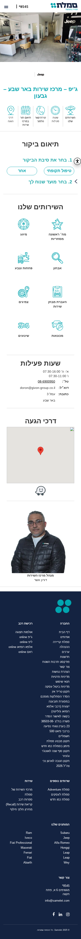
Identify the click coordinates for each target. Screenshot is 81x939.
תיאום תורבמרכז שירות (25, 121)
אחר (22, 171)
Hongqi (65, 847)
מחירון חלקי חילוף (21, 809)
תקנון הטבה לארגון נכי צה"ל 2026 (56, 763)
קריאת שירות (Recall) (19, 804)
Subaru (65, 832)
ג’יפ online (25, 637)
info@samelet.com (57, 900)
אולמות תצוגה (23, 632)
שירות (28, 781)
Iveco (28, 837)
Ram (29, 832)
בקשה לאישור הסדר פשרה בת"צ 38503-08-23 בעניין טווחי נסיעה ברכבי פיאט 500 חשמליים (55, 726)
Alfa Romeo (62, 842)
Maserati (26, 847)
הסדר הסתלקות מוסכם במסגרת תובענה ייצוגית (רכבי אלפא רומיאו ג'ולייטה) (55, 704)
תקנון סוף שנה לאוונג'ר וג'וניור (56, 754)
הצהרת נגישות (61, 671)
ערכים (66, 652)
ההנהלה (65, 647)
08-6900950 (46, 381)
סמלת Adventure (59, 789)
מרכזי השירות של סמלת (21, 792)
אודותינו (65, 637)
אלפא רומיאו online (20, 647)
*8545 (23, 7)
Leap (66, 852)
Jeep (66, 837)
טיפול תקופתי (59, 171)
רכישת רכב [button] (25, 623)
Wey (67, 862)
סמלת (64, 6)
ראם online (25, 652)
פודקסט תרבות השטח (56, 661)
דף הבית (64, 632)
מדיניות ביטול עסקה (57, 686)
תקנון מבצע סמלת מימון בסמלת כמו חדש (55, 744)
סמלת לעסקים (60, 794)
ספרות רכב (25, 799)
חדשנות (65, 657)
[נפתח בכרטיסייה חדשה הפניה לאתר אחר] (40, 490)
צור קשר (64, 666)
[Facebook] (51, 912)
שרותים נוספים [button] (60, 781)
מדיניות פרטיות (60, 676)
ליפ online (26, 642)
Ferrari (28, 852)
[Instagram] (66, 912)
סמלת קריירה (61, 642)
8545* (66, 885)
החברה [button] (65, 623)
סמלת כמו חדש (60, 799)
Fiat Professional (21, 842)
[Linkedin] (58, 912)
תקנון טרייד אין (61, 691)
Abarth (27, 862)
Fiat (29, 857)
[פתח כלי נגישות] (77, 161)
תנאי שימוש (63, 681)
